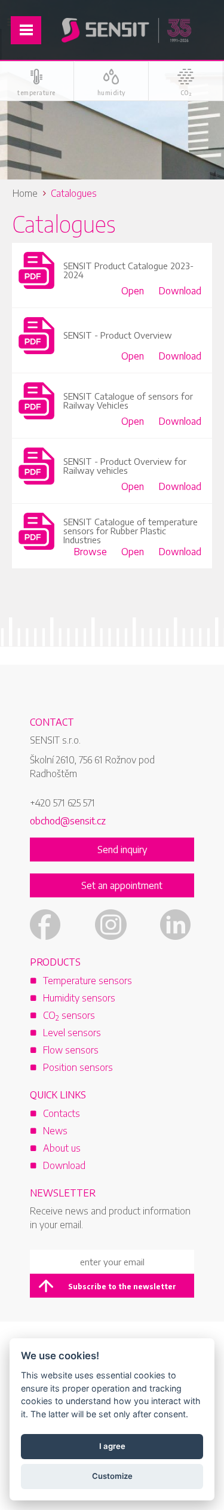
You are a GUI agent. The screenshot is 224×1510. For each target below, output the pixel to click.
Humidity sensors (79, 998)
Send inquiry (122, 850)
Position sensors (78, 1067)
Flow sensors (71, 1050)
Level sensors (72, 1033)
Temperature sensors (87, 981)
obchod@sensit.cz (68, 821)
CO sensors (69, 1015)
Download (179, 291)
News (55, 1131)
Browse (90, 552)
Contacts (61, 1113)
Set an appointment (121, 885)
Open (132, 291)
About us (62, 1148)
